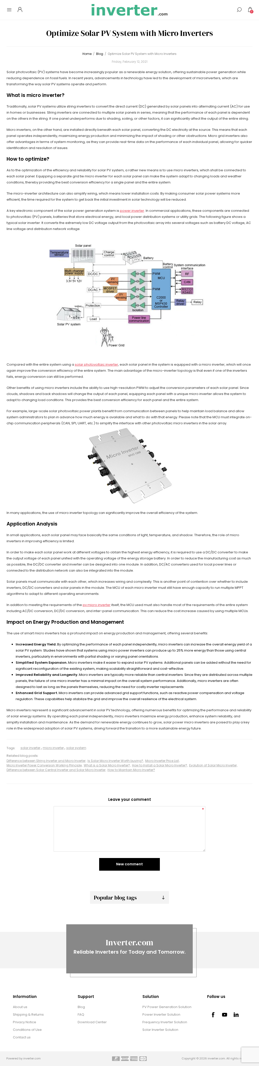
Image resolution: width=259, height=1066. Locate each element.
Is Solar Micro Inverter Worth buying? (115, 761)
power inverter (132, 210)
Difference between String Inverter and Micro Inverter (46, 761)
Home (87, 54)
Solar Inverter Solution (160, 1029)
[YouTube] (225, 1015)
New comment (129, 864)
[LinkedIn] (236, 1015)
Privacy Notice (24, 1022)
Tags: (11, 748)
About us (20, 1007)
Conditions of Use (27, 1029)
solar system (76, 748)
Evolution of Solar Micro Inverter (213, 765)
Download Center (92, 1022)
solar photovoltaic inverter (96, 364)
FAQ (81, 1014)
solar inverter (30, 748)
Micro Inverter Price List (162, 761)
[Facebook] (213, 1015)
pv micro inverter (97, 604)
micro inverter (53, 748)
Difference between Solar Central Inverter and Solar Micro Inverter (56, 770)
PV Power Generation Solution (166, 1007)
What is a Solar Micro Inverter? (107, 765)
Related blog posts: (22, 756)
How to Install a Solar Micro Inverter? (159, 765)
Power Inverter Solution (161, 1014)
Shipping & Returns (28, 1014)
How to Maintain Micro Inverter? (131, 770)
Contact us (22, 1037)
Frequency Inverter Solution (164, 1022)
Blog (81, 1007)
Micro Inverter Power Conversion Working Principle (44, 765)
